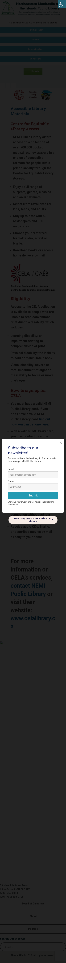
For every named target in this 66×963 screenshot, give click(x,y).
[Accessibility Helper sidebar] (62, 4)
